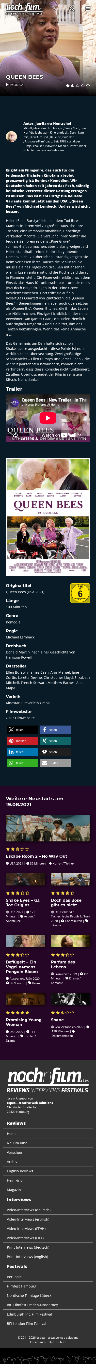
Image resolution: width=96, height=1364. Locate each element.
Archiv (12, 1161)
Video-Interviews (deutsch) (28, 1210)
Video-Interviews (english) (28, 1219)
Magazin (14, 1189)
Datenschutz (57, 1342)
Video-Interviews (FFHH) (26, 1228)
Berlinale (14, 1276)
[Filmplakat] (48, 520)
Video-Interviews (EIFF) (25, 1238)
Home (11, 1133)
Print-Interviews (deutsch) (28, 1247)
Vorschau (14, 1152)
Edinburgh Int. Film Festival (29, 1314)
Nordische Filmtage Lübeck (29, 1295)
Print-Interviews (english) (27, 1256)
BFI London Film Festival (26, 1323)
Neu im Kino (17, 1143)
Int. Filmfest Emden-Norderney (32, 1304)
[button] (22, 730)
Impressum (38, 1342)
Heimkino (14, 1180)
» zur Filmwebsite (20, 717)
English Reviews (20, 1171)
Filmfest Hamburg (21, 1286)
